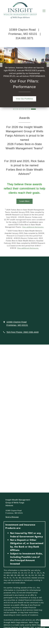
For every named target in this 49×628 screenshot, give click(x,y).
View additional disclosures (33, 227)
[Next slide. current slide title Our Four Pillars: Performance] (48, 65)
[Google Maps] (24, 289)
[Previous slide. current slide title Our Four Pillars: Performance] (1, 65)
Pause (4, 51)
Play (10, 51)
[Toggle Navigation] (44, 11)
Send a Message (12, 517)
